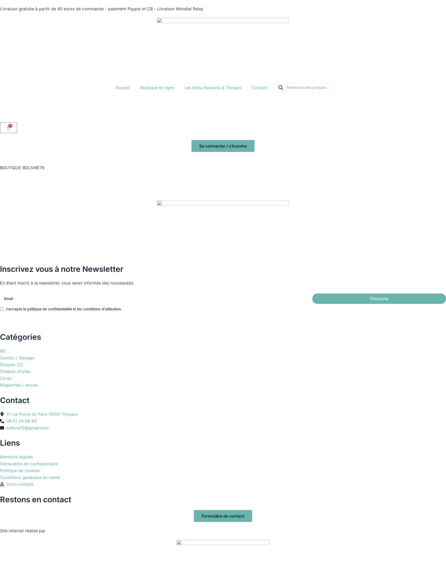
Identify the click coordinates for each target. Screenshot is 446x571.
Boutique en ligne (157, 87)
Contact (259, 87)
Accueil (123, 87)
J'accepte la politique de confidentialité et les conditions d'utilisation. (63, 309)
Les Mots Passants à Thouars (212, 87)
